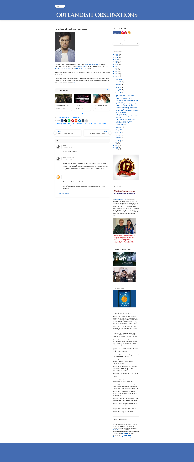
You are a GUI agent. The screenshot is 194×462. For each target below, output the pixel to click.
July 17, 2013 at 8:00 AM (68, 147)
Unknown (65, 176)
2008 (116, 149)
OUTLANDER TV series (81, 68)
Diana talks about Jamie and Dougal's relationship (127, 101)
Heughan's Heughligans (91, 65)
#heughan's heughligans (75, 123)
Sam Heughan (82, 66)
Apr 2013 (119, 132)
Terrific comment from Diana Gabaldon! (107, 105)
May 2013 (119, 130)
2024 (116, 58)
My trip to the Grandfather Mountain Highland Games (127, 111)
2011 (116, 144)
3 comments (75, 117)
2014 (116, 75)
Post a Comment (64, 194)
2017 (116, 70)
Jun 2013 (119, 127)
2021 (116, 63)
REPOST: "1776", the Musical (124, 123)
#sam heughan (59, 125)
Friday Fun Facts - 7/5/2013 (124, 121)
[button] (62, 120)
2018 (116, 68)
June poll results (121, 124)
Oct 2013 (119, 85)
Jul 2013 (118, 92)
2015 (116, 73)
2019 (116, 66)
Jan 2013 (119, 140)
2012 (116, 142)
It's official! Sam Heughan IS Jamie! (126, 116)
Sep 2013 (119, 87)
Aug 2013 (119, 90)
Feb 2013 (119, 138)
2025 (116, 56)
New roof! (119, 117)
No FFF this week (121, 114)
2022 (116, 61)
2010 (116, 145)
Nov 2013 (119, 82)
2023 (116, 59)
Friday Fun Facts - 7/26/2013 (124, 98)
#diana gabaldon (62, 123)
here (74, 82)
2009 (116, 147)
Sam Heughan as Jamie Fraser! (125, 119)
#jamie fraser (86, 123)
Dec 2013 (119, 79)
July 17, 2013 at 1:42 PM (68, 178)
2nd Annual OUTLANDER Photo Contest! (125, 96)
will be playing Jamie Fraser (63, 68)
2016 (116, 71)
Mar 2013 (119, 135)
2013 (116, 77)
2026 (116, 54)
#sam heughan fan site (71, 125)
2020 (116, 65)
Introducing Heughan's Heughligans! (126, 107)
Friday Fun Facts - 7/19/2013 (124, 105)
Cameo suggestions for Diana (125, 109)
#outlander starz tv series (98, 123)
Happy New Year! (61, 105)
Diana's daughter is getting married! (126, 104)
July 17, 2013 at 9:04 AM (68, 159)
